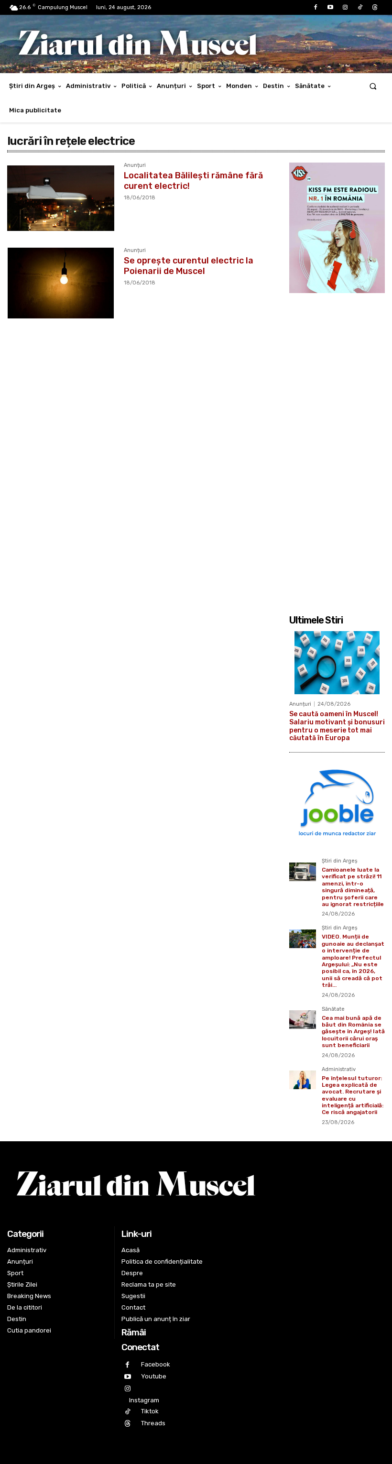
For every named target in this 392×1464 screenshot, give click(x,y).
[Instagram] (345, 7)
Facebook (155, 1364)
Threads (153, 1423)
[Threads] (375, 7)
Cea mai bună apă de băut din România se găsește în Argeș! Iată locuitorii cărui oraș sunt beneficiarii (353, 1032)
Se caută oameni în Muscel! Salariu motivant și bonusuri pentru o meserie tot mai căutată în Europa (337, 726)
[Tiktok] (360, 7)
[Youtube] (330, 7)
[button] (373, 86)
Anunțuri (135, 165)
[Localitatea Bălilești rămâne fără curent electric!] (60, 198)
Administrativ (339, 1069)
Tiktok (150, 1411)
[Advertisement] (337, 448)
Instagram (144, 1400)
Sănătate (333, 1009)
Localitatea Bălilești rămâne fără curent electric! (193, 180)
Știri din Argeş (340, 861)
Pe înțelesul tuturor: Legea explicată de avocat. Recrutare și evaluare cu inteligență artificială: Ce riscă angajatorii (352, 1095)
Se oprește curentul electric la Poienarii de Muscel (188, 265)
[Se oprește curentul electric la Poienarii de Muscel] (60, 283)
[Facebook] (315, 7)
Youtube (153, 1376)
